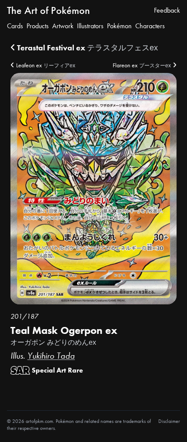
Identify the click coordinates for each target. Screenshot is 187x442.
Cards (15, 25)
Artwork (62, 25)
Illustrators (90, 25)
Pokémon (119, 25)
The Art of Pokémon (48, 10)
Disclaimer (169, 421)
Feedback (167, 10)
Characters (150, 25)
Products (38, 25)
